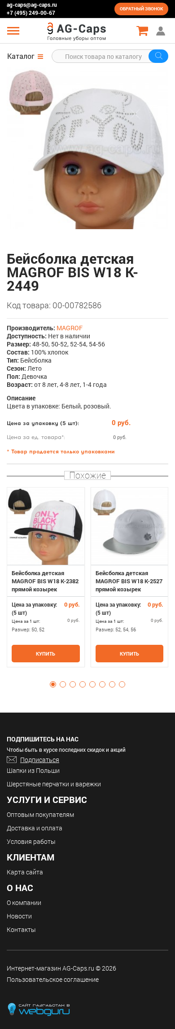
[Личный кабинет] (161, 30)
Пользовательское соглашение (53, 979)
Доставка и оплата (34, 828)
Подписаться (39, 759)
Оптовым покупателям (40, 814)
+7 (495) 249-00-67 (31, 12)
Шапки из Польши (33, 770)
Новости (19, 916)
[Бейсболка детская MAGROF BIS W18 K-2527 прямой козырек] (129, 526)
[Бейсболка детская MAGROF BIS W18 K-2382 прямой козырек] (45, 526)
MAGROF (70, 328)
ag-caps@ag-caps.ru (32, 4)
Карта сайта (25, 872)
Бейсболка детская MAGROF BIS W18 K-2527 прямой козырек (129, 581)
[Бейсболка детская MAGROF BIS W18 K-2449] (87, 148)
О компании (24, 902)
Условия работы (31, 841)
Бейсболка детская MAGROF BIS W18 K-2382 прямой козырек (45, 581)
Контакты (21, 929)
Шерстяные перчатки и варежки (54, 784)
